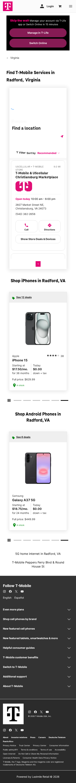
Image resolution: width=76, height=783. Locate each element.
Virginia (14, 57)
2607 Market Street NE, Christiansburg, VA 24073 (30, 206)
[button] (48, 153)
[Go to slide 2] (24, 401)
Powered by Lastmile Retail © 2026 (38, 776)
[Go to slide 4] (43, 401)
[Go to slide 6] (62, 401)
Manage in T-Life (38, 32)
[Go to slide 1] (15, 401)
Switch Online (38, 43)
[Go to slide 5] (52, 401)
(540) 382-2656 (25, 214)
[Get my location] (62, 136)
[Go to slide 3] (34, 401)
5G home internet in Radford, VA (38, 554)
